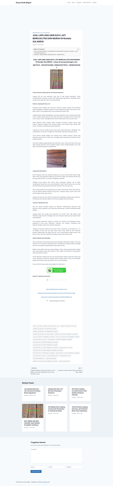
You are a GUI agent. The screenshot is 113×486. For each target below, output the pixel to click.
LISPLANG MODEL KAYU (52, 355)
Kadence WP (46, 482)
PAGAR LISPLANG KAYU (64, 361)
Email (51, 467)
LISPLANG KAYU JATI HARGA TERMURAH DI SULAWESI (45, 344)
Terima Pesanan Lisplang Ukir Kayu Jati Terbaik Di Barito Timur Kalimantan (80, 409)
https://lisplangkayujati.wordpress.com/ (56, 289)
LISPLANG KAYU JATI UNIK (39, 355)
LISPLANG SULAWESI (51, 358)
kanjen (35, 44)
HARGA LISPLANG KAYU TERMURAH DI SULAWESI (66, 334)
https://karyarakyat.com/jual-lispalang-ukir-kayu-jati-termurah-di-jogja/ (56, 293)
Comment (34, 449)
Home (68, 2)
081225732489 (47, 65)
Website (69, 467)
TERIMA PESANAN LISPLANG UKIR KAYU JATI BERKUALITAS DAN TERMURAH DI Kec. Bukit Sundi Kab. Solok (43, 371)
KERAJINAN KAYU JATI (37, 32)
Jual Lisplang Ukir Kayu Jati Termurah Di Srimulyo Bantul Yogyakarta (32, 391)
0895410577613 (61, 65)
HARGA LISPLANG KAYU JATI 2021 (51, 326)
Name (33, 467)
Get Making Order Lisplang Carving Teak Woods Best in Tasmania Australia (56, 409)
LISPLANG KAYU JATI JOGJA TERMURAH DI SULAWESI (45, 347)
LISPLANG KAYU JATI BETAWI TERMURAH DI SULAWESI (45, 342)
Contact (94, 2)
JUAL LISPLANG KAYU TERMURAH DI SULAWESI (44, 336)
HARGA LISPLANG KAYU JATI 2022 (68, 326)
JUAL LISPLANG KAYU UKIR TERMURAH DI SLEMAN (67, 336)
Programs (78, 2)
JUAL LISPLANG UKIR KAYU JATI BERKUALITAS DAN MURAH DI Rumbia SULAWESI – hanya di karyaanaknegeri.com (56, 52)
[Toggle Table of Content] (77, 49)
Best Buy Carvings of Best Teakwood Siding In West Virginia (70, 370)
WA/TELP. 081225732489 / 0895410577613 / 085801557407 (49, 54)
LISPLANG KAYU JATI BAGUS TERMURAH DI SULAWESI (60, 339)
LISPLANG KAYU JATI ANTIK (39, 339)
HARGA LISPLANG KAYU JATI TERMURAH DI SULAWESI (45, 331)
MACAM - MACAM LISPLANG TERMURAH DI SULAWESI (45, 361)
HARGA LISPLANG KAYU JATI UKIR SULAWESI (43, 334)
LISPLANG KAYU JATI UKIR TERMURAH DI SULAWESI (67, 353)
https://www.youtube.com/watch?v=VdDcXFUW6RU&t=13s (56, 297)
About (73, 2)
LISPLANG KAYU (46, 32)
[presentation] (32, 411)
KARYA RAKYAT (87, 2)
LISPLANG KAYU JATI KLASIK (65, 347)
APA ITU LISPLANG (37, 326)
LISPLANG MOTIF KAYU (65, 355)
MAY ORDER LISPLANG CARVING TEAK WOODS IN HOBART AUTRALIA (32, 423)
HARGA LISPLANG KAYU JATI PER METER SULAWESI (44, 328)
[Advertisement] (56, 15)
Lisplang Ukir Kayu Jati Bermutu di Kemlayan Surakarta (55, 391)
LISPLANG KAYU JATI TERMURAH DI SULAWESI (43, 353)
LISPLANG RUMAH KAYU (38, 358)
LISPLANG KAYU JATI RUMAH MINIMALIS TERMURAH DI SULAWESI (48, 350)
